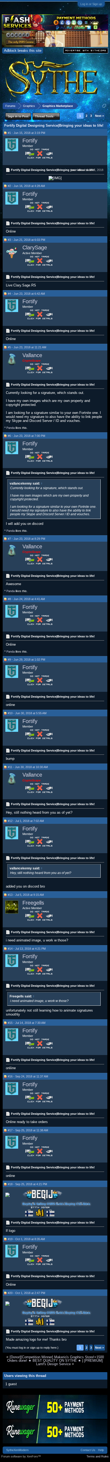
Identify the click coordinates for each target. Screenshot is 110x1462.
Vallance (32, 355)
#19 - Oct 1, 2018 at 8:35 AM (26, 1239)
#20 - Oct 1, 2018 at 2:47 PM (26, 1293)
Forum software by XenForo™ (21, 1456)
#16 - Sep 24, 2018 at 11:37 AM (28, 1076)
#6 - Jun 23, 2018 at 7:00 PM (26, 435)
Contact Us (88, 1450)
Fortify (29, 140)
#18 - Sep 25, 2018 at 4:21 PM (27, 1184)
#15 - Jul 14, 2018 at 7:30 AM (26, 1022)
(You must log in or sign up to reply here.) (31, 1347)
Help (101, 1450)
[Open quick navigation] (104, 105)
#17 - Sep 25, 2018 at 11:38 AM (28, 1130)
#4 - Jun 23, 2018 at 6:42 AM (26, 293)
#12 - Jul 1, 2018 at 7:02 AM (26, 820)
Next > (99, 115)
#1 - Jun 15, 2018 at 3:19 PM (26, 132)
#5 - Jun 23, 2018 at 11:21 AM (27, 347)
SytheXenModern (17, 1450)
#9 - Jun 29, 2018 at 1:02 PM (26, 659)
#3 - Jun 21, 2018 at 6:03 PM (26, 239)
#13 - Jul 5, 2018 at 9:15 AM (26, 894)
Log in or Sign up (91, 4)
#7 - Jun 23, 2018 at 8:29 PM (26, 538)
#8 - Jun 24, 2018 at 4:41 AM (26, 599)
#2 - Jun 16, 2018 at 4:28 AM (26, 185)
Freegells (33, 903)
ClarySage (34, 247)
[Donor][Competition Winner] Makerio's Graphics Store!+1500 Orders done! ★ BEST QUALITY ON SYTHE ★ (55, 1359)
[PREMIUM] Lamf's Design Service (69, 1362)
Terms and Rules (98, 1456)
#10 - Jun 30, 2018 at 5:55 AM (27, 713)
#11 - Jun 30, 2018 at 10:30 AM (28, 767)
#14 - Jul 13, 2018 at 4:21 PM (27, 948)
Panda (10, 427)
